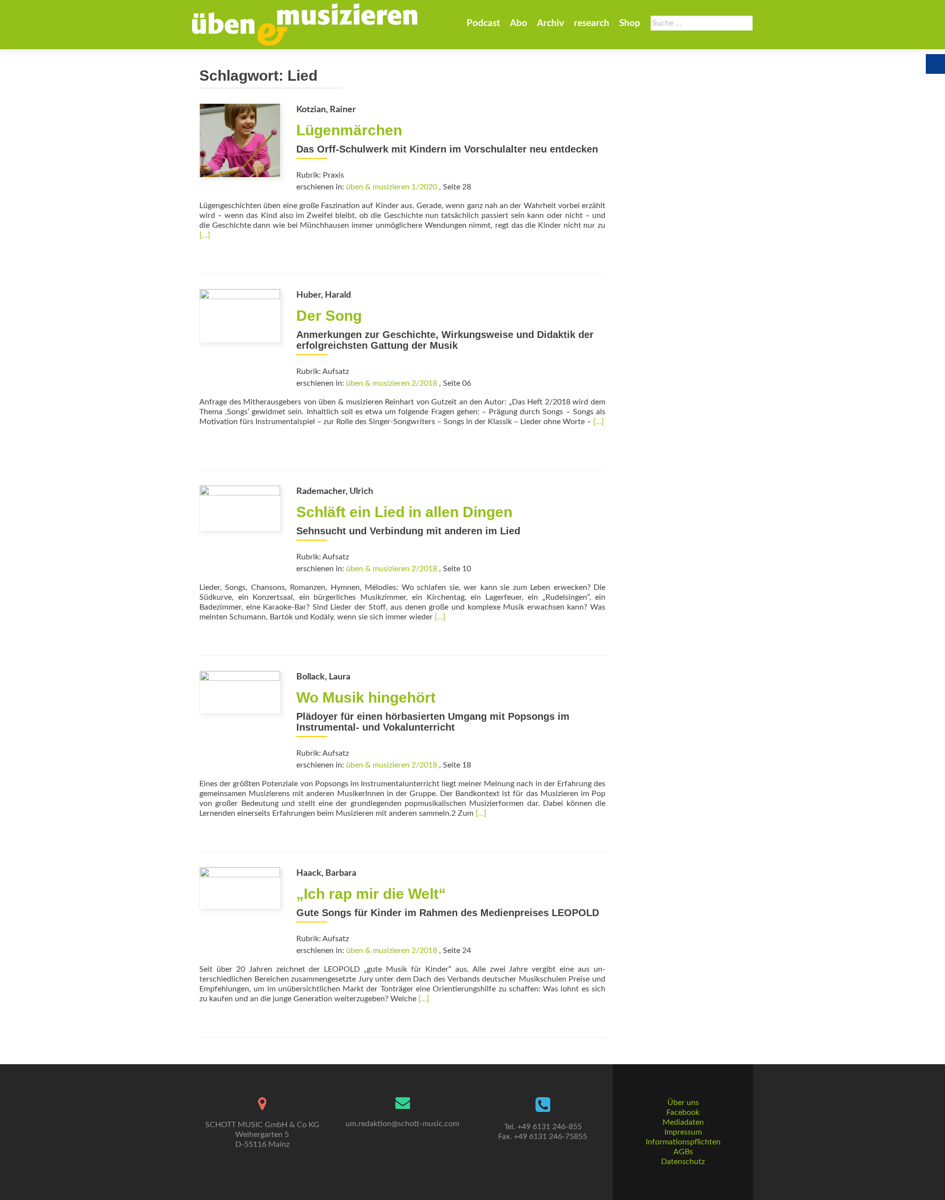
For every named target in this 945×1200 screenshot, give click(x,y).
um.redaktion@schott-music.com (402, 1124)
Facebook (682, 1112)
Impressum (683, 1132)
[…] (204, 235)
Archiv (550, 23)
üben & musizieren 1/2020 (391, 187)
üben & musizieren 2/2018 (391, 383)
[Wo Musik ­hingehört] (240, 692)
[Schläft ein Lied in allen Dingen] (240, 508)
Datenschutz (683, 1162)
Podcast (483, 23)
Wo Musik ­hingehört (366, 697)
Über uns (683, 1103)
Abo (518, 23)
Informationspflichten (683, 1142)
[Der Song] (240, 315)
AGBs (683, 1152)
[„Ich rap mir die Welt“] (240, 888)
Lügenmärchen (349, 130)
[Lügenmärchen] (240, 140)
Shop (629, 23)
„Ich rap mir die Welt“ (371, 894)
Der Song (329, 316)
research (591, 23)
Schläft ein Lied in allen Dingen (404, 512)
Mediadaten (683, 1122)
